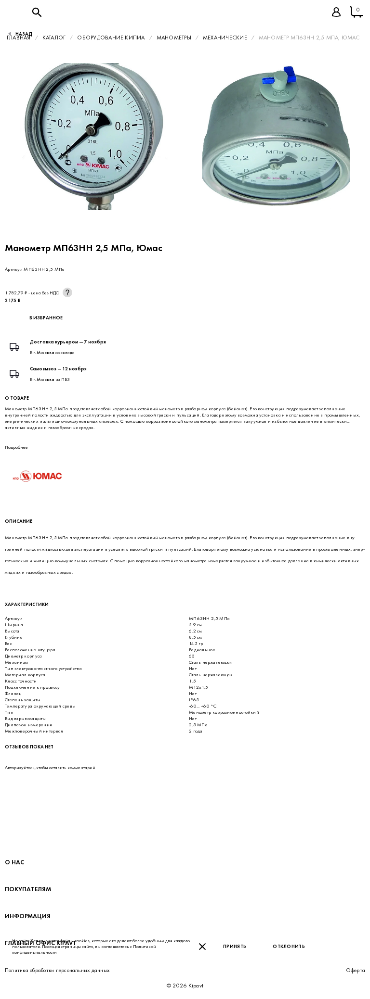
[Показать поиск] (36, 12)
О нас (14, 862)
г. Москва (43, 352)
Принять (234, 946)
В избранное (46, 318)
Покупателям (28, 889)
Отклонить (289, 946)
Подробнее (16, 447)
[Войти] (336, 12)
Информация (28, 916)
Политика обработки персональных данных (57, 970)
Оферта (355, 970)
